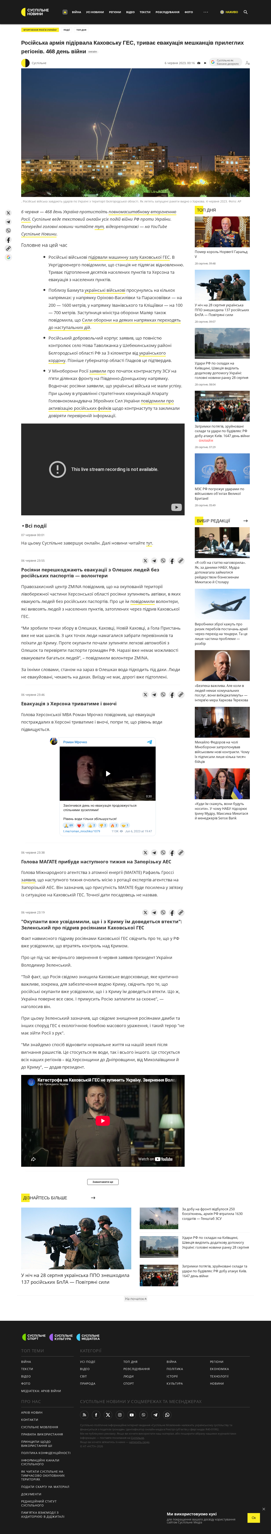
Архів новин (32, 1412)
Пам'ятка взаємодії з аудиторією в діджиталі (42, 1515)
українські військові (105, 290)
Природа (87, 1383)
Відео (130, 12)
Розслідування (168, 12)
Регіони (115, 12)
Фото (189, 12)
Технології (219, 1376)
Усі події (87, 1362)
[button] (8, 213)
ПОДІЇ (67, 29)
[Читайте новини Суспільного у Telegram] (155, 1415)
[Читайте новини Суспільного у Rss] (84, 1415)
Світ (83, 1376)
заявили (97, 371)
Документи (31, 1494)
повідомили (142, 601)
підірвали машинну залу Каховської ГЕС (129, 257)
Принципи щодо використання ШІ (36, 1444)
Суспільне (39, 63)
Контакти (29, 1420)
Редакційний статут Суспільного (39, 1503)
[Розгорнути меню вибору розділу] (65, 12)
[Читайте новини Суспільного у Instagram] (120, 1415)
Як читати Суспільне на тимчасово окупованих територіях (43, 1475)
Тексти (145, 12)
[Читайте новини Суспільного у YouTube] (131, 1415)
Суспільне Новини (39, 234)
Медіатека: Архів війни (41, 1391)
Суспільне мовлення (39, 1427)
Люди (128, 1376)
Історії (172, 1376)
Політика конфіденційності (46, 1453)
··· (205, 12)
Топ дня (81, 29)
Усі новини (95, 12)
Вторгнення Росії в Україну (40, 29)
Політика (175, 1369)
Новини (217, 1383)
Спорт (128, 1383)
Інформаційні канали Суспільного (40, 1462)
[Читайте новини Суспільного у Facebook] (96, 1415)
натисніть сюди (139, 1442)
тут (99, 226)
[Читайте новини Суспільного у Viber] (143, 1415)
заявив (28, 880)
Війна (76, 12)
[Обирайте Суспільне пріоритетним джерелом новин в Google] (8, 257)
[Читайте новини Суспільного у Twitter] (108, 1415)
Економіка (219, 1369)
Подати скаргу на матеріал (45, 1487)
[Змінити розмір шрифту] (248, 63)
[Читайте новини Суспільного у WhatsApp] (167, 1415)
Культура (175, 1383)
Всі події (36, 525)
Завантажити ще (103, 1181)
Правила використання (42, 1434)
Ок (254, 1518)
